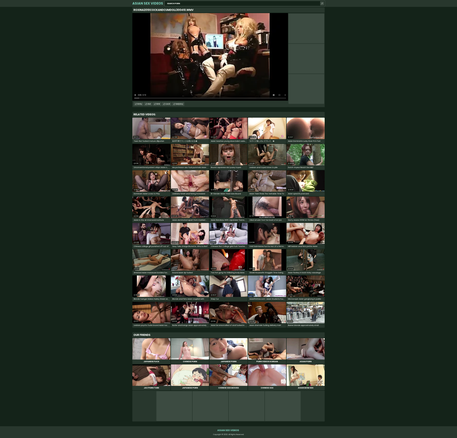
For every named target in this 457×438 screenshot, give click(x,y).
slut (149, 104)
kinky (139, 104)
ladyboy (179, 104)
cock (168, 104)
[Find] (322, 3)
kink (158, 104)
